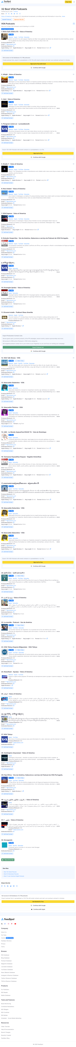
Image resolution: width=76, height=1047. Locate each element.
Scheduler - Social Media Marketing (11, 1018)
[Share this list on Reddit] (14, 14)
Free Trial (68, 2)
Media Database (5, 995)
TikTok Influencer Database (8, 981)
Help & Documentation (7, 1029)
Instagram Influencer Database (9, 975)
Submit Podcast (6, 19)
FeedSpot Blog (5, 1038)
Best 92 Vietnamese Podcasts (11, 874)
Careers (7, 938)
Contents (15, 11)
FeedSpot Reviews (6, 941)
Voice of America (6, 16)
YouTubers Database (7, 969)
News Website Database (8, 972)
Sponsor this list (19, 19)
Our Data (3, 935)
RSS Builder (4, 1015)
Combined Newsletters (7, 1006)
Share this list (5, 883)
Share (2, 13)
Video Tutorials (5, 1026)
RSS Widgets (4, 1009)
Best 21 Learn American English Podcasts (14, 876)
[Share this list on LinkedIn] (11, 14)
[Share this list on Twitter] (9, 14)
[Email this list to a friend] (17, 14)
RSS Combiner (5, 1012)
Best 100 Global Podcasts (10, 871)
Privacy (3, 944)
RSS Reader (4, 992)
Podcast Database (6, 961)
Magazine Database (6, 963)
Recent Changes (5, 1032)
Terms (3, 946)
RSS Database (5, 955)
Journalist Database (6, 966)
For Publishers (5, 989)
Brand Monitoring (6, 1003)
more (63, 16)
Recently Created (6, 1035)
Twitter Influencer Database (9, 978)
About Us (3, 932)
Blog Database (5, 958)
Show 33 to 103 (9, 860)
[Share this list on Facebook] (6, 14)
